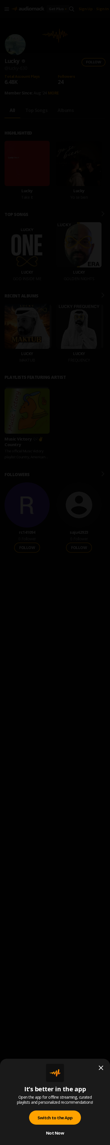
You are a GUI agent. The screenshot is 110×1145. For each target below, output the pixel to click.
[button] (55, 572)
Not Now (55, 1133)
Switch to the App (55, 1117)
